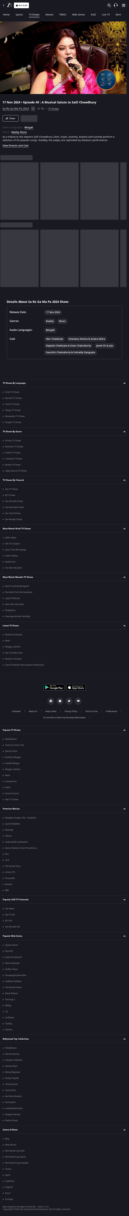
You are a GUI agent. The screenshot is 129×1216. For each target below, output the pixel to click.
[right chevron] (4, 189)
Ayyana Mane (11, 945)
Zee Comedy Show (13, 652)
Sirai (7, 860)
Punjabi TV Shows (13, 422)
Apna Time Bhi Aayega (15, 549)
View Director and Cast (15, 144)
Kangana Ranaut (12, 1114)
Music (23, 131)
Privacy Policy (69, 711)
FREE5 (62, 15)
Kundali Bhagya (12, 763)
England (9, 1187)
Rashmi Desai (11, 1120)
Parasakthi (10, 878)
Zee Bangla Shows (13, 519)
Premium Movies (11, 809)
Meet (7, 640)
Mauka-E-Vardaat (13, 658)
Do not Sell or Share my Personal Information (63, 717)
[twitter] (67, 701)
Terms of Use (90, 711)
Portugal (9, 1199)
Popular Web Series (12, 936)
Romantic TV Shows (14, 446)
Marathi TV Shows (13, 398)
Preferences (110, 711)
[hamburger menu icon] (123, 5)
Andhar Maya (11, 969)
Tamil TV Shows (12, 404)
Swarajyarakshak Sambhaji (17, 616)
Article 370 (10, 872)
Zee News (9, 908)
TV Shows (34, 15)
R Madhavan (11, 1047)
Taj (6, 1011)
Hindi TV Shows (12, 392)
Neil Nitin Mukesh (13, 1096)
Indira (8, 787)
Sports (19, 15)
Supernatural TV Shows (16, 470)
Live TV (106, 15)
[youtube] (76, 701)
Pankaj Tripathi (12, 1078)
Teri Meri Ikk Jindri (13, 567)
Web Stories (10, 1144)
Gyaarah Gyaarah (13, 957)
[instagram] (58, 701)
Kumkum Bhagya (13, 757)
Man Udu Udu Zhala (14, 604)
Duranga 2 (10, 999)
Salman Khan (11, 1066)
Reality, (15, 131)
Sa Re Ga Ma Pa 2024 (16, 107)
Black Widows (11, 993)
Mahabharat (11, 739)
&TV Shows (10, 495)
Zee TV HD (10, 914)
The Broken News (13, 987)
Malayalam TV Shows (15, 416)
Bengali (29, 126)
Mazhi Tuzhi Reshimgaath (17, 586)
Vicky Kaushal (11, 1084)
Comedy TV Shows (13, 458)
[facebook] (49, 701)
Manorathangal (12, 963)
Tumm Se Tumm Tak (14, 745)
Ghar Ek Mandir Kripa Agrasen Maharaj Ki (24, 664)
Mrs (7, 854)
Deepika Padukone (14, 1060)
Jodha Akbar (10, 537)
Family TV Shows (12, 452)
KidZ (93, 15)
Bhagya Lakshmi (12, 646)
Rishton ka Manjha (13, 634)
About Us (31, 711)
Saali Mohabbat (12, 823)
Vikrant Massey (12, 1054)
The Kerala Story (12, 866)
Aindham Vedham (13, 981)
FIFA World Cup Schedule (16, 1162)
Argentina (9, 1181)
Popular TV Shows (11, 730)
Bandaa (8, 884)
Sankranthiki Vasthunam (16, 842)
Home (6, 15)
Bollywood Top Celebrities (16, 1039)
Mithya (8, 1005)
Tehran (8, 835)
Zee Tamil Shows (13, 513)
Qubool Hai (10, 561)
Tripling (8, 1023)
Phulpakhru (10, 610)
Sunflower (9, 1017)
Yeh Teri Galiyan (12, 543)
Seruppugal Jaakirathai (15, 975)
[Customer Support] (115, 5)
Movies (49, 15)
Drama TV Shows (13, 440)
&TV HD (8, 920)
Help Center (49, 711)
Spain (7, 1175)
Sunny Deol (10, 1090)
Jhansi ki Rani (11, 751)
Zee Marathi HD (12, 926)
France (8, 1169)
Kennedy (9, 829)
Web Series (78, 15)
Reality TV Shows (13, 464)
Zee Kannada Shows (14, 507)
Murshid (9, 951)
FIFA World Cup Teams (15, 1156)
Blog (7, 1138)
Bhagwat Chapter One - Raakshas (20, 817)
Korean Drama (12, 793)
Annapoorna (11, 781)
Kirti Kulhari (10, 1102)
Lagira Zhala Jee (12, 598)
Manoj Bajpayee (12, 1072)
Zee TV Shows (11, 489)
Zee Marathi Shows (14, 501)
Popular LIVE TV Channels (16, 900)
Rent (118, 15)
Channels (15, 711)
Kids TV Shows (11, 799)
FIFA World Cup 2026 (15, 1150)
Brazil (7, 1193)
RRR (7, 890)
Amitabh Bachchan (14, 1108)
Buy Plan (23, 5)
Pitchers (9, 1029)
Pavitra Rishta (11, 555)
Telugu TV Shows (13, 410)
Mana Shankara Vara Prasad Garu (21, 848)
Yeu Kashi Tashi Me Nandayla (18, 592)
